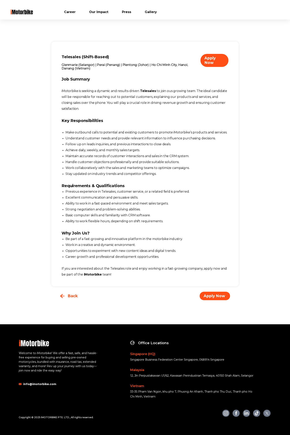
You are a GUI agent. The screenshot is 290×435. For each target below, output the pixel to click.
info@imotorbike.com (39, 384)
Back (73, 296)
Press (126, 12)
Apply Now (210, 60)
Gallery (151, 12)
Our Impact (98, 12)
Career (70, 12)
